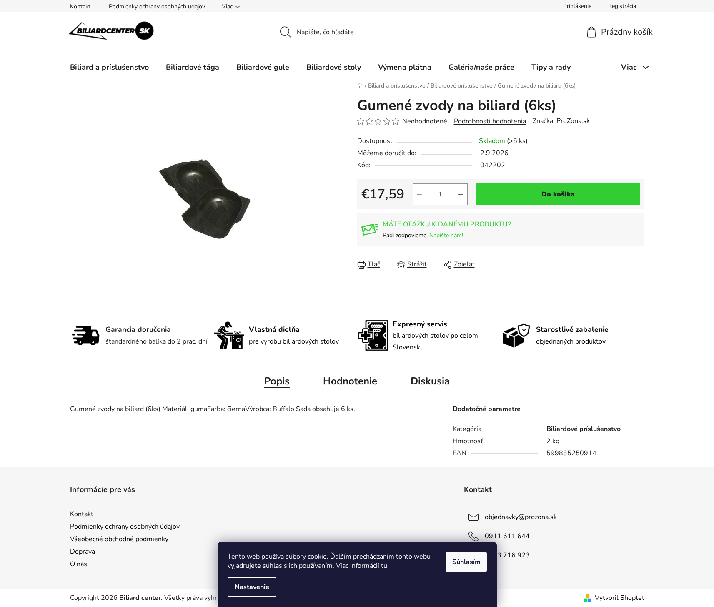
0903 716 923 (507, 555)
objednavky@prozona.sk (521, 517)
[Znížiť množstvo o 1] (419, 194)
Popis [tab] (277, 381)
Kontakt (80, 6)
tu (384, 565)
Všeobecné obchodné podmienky (119, 539)
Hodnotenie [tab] (350, 381)
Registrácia (622, 6)
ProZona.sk (573, 120)
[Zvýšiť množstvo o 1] (461, 194)
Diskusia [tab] (430, 381)
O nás (78, 564)
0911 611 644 (507, 536)
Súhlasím (466, 562)
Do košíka (557, 194)
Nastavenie (252, 587)
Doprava (82, 551)
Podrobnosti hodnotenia (490, 121)
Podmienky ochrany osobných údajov (157, 6)
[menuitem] (109, 67)
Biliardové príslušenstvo (583, 429)
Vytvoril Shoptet (619, 597)
